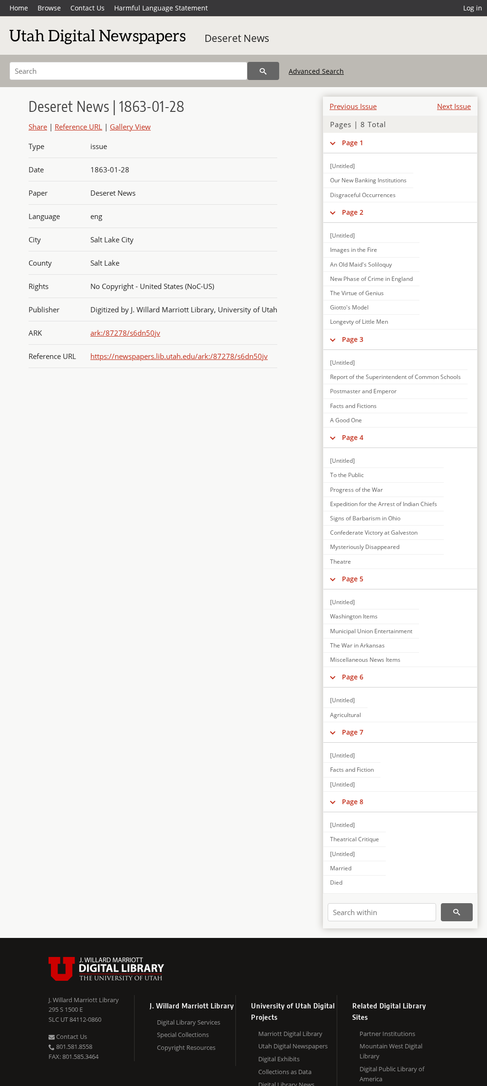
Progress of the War (356, 490)
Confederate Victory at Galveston (374, 532)
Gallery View (130, 126)
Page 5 (352, 578)
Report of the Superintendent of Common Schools (395, 377)
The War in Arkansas (357, 645)
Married (340, 868)
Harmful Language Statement (161, 7)
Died (336, 882)
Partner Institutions (387, 1033)
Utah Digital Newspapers (293, 1046)
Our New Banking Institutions (368, 180)
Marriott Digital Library (290, 1033)
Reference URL (78, 126)
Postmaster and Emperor (363, 391)
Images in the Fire (353, 250)
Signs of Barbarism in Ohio (365, 518)
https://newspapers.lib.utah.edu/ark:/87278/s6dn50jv (179, 356)
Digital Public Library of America (392, 1074)
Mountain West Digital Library (391, 1051)
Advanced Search (316, 71)
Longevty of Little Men (359, 322)
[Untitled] (342, 166)
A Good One (346, 420)
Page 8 (352, 801)
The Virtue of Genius (357, 293)
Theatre (340, 562)
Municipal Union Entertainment (371, 631)
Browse (49, 7)
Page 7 (352, 732)
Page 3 (352, 339)
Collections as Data (285, 1071)
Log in (472, 7)
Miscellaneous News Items (365, 660)
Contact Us (87, 7)
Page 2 (352, 212)
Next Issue (454, 106)
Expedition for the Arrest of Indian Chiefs (383, 504)
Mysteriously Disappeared (364, 547)
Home (19, 7)
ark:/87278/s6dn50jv (125, 333)
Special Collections (183, 1034)
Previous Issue (353, 106)
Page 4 (352, 437)
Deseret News (237, 38)
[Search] (263, 71)
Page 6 (352, 676)
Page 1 (352, 142)
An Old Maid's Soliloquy (361, 264)
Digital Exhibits (279, 1059)
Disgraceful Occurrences (363, 195)
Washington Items (354, 616)
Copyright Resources (186, 1047)
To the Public (347, 475)
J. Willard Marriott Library (84, 1000)
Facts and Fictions (353, 406)
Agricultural (345, 715)
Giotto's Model (349, 307)
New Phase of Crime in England (371, 279)
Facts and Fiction (352, 770)
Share (38, 126)
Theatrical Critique (354, 839)
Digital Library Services (188, 1022)
